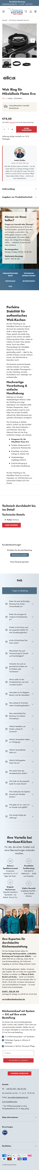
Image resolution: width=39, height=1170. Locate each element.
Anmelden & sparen (18, 1060)
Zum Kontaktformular (9, 1101)
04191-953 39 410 (8, 4)
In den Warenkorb (26, 129)
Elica (3, 98)
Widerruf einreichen (19, 1073)
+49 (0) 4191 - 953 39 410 (16, 1089)
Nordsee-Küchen (11, 1165)
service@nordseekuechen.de (18, 1097)
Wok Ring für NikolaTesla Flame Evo (19, 20)
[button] (35, 11)
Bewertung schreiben (19, 555)
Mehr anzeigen (11, 525)
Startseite (4, 20)
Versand (12, 122)
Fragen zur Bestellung (20, 590)
